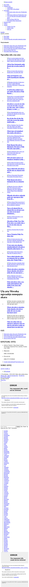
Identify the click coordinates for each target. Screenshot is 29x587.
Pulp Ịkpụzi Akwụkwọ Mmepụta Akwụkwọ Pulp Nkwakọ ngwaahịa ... (15, 146)
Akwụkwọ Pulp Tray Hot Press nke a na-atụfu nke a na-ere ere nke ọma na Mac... (16, 223)
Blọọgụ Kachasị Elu (13, 375)
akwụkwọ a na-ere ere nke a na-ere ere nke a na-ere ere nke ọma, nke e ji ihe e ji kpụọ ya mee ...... (15, 106)
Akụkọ (5, 25)
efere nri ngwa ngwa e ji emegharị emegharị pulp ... (16, 158)
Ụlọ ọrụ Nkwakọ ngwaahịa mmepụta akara (15, 39)
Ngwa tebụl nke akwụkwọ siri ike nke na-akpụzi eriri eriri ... (15, 170)
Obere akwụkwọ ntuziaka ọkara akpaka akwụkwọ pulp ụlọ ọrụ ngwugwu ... (15, 270)
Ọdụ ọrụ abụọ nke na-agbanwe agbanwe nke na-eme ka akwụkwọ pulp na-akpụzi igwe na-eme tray (16, 324)
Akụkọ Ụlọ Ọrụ (11, 26)
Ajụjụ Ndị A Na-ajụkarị (13, 9)
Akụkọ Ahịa (10, 28)
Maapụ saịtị (4, 375)
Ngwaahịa (6, 10)
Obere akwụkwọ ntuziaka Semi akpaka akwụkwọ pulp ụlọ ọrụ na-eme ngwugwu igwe (15, 309)
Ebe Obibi (6, 4)
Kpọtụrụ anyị (7, 22)
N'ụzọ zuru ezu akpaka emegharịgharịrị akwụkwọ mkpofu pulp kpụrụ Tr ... (16, 247)
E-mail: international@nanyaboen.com (14, 362)
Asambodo (10, 7)
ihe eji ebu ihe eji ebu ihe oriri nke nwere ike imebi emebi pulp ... (15, 120)
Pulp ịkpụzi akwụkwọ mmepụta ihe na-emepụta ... (15, 181)
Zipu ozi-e (3, 380)
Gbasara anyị (7, 6)
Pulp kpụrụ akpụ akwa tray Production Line (15, 45)
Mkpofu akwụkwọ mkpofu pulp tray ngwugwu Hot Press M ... (16, 197)
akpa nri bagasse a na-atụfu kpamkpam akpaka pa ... (15, 77)
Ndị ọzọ (9, 29)
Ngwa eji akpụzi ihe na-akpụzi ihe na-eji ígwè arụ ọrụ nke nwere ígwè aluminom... (15, 210)
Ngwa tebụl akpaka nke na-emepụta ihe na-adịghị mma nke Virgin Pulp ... (15, 258)
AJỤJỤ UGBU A (5, 368)
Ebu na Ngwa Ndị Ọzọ (13, 19)
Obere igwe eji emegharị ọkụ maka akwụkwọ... (15, 132)
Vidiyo (5, 23)
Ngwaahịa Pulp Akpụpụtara (14, 20)
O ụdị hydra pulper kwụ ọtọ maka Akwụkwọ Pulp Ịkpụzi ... (15, 91)
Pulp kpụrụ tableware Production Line (17, 15)
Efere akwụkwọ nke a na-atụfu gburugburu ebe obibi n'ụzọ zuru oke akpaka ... (15, 284)
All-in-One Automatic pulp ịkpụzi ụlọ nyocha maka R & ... (16, 66)
